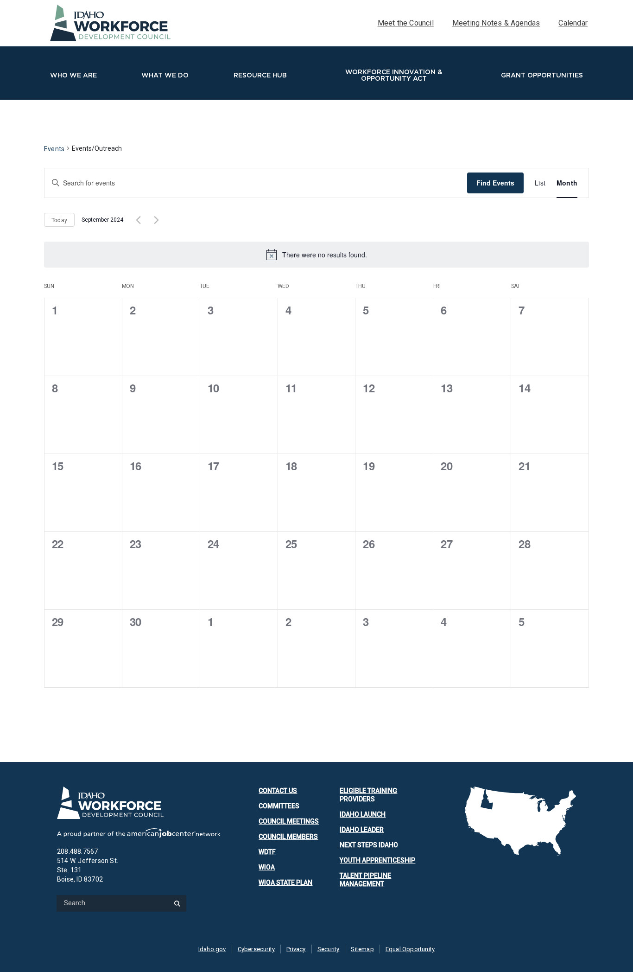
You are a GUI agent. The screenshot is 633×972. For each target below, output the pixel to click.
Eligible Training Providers (368, 795)
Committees (279, 806)
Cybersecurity (256, 949)
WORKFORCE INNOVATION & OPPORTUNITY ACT (393, 75)
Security (328, 949)
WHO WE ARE (73, 75)
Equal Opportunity (410, 949)
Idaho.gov (212, 949)
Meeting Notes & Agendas (496, 23)
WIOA (267, 867)
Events (54, 149)
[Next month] (156, 219)
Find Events (495, 182)
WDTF (267, 852)
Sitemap (362, 949)
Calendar (573, 23)
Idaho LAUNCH (363, 814)
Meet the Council (406, 23)
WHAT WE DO (165, 75)
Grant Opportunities (542, 75)
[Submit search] (177, 903)
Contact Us (278, 790)
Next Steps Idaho (369, 845)
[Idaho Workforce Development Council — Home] (139, 803)
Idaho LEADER (362, 829)
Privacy (295, 949)
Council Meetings (289, 821)
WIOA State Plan (285, 882)
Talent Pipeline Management (365, 880)
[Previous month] (138, 219)
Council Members (288, 836)
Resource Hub (260, 75)
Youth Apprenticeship (377, 860)
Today (59, 220)
